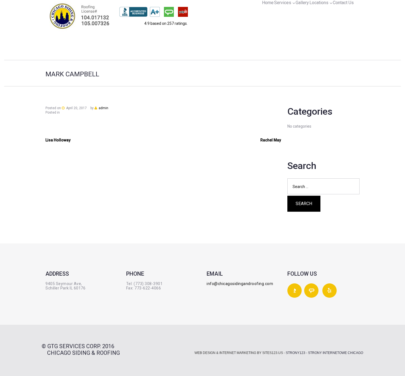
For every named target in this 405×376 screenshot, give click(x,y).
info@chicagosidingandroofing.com (240, 283)
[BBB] (140, 12)
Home (268, 2)
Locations (318, 2)
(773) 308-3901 (148, 283)
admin (103, 108)
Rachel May (270, 140)
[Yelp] (183, 12)
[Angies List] (169, 12)
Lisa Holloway (58, 140)
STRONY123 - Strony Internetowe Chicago (324, 353)
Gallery (302, 2)
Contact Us (343, 2)
